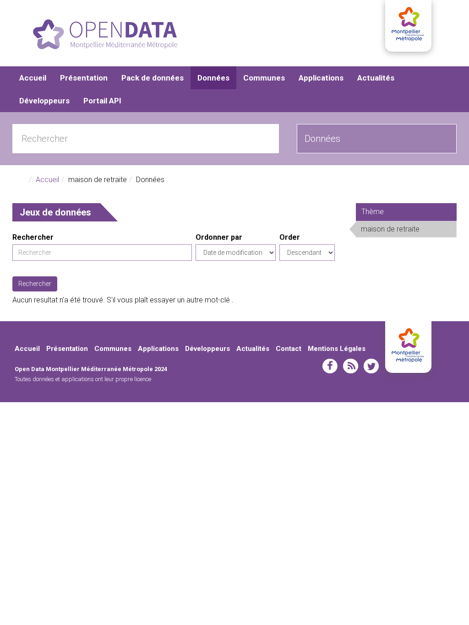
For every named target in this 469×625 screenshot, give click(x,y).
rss (350, 366)
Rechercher (33, 237)
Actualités (375, 77)
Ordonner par (219, 237)
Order (289, 237)
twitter (371, 366)
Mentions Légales (336, 349)
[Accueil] (105, 34)
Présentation (84, 77)
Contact (288, 349)
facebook (330, 366)
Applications (321, 77)
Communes (264, 77)
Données (213, 77)
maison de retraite (407, 231)
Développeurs (44, 100)
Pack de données (152, 77)
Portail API (102, 100)
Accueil (32, 77)
